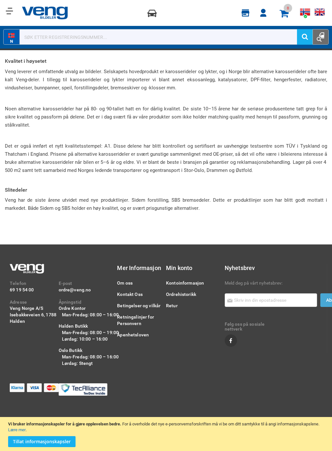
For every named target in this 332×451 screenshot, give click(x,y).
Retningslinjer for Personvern (135, 320)
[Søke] (305, 37)
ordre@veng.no (75, 290)
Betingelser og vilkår (138, 305)
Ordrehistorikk (181, 294)
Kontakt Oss (130, 294)
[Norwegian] (305, 12)
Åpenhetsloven (133, 335)
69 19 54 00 (22, 290)
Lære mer (17, 430)
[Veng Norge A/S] (45, 12)
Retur (172, 305)
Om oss (125, 283)
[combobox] (166, 37)
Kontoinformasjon (185, 283)
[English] (320, 12)
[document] (167, 434)
